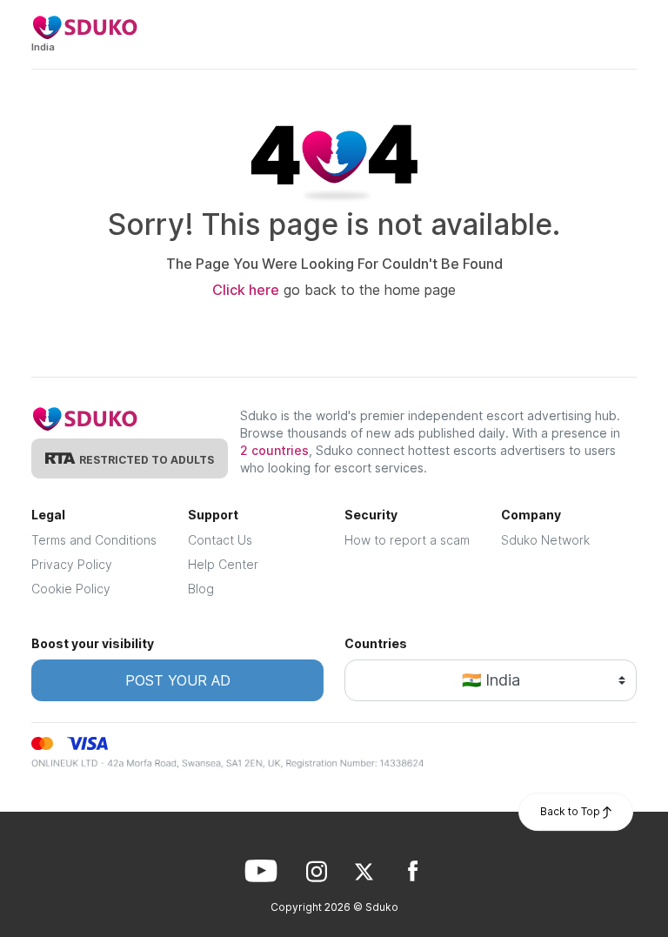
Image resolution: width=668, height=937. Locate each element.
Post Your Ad (177, 680)
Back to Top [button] (571, 811)
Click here (245, 289)
